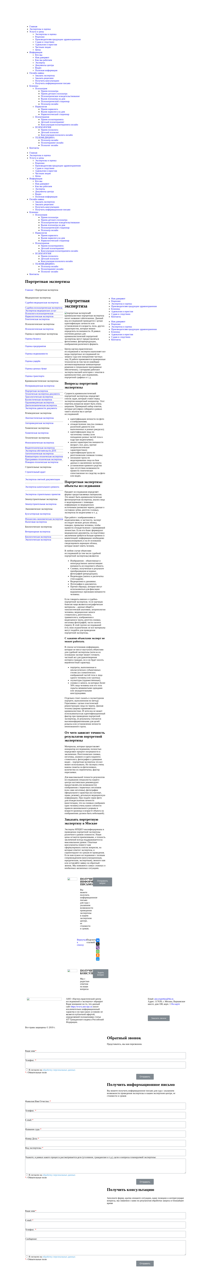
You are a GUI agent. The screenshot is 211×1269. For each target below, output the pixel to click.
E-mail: (28, 1120)
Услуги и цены (36, 31)
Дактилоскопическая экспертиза (41, 405)
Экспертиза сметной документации (42, 479)
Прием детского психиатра (54, 93)
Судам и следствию (44, 42)
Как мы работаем (43, 60)
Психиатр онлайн (49, 104)
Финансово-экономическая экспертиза (44, 519)
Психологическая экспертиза (39, 329)
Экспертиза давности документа (41, 408)
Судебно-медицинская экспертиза (41, 302)
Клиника (33, 86)
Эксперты (40, 62)
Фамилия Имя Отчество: (37, 1101)
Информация (35, 52)
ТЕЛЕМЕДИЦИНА (45, 137)
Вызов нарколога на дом (53, 111)
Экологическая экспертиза (38, 539)
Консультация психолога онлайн (57, 135)
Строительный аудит (35, 472)
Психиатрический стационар (55, 101)
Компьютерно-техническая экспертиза (44, 456)
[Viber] (97, 947)
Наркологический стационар (55, 114)
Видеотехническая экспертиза (40, 448)
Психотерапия (42, 117)
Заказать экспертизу (45, 75)
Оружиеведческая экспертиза (39, 402)
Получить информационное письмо (52, 83)
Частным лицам (43, 47)
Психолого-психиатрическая (39, 313)
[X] (97, 944)
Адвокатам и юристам (46, 44)
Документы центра (44, 65)
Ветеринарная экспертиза (37, 531)
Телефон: (30, 1060)
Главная (33, 26)
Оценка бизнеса (33, 339)
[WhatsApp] (97, 951)
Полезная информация (46, 70)
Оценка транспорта (34, 376)
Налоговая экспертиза (36, 522)
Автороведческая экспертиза (39, 423)
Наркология (41, 106)
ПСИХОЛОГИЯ (43, 127)
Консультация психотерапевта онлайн (59, 124)
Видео (38, 68)
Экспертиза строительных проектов (42, 494)
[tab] (44, 297)
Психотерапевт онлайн (52, 142)
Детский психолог (50, 132)
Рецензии (39, 37)
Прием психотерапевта (52, 119)
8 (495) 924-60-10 (156, 1009)
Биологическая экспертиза (38, 537)
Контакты (34, 148)
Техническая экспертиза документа (42, 394)
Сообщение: (31, 1239)
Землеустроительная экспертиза (40, 504)
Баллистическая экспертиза (38, 399)
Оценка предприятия (35, 346)
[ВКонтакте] (97, 940)
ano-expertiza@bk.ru (163, 999)
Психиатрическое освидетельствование (60, 96)
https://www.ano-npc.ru (81, 1006)
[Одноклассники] (97, 955)
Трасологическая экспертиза (39, 396)
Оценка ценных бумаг (36, 368)
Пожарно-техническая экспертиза (41, 462)
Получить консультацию (47, 81)
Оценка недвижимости (36, 353)
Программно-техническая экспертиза (43, 459)
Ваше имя (30, 1051)
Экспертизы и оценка (40, 29)
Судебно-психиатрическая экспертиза (43, 308)
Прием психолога (49, 130)
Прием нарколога (49, 109)
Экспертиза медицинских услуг (40, 310)
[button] (102, 882)
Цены (38, 50)
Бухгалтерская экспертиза (38, 514)
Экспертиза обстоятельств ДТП (40, 450)
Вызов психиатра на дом (53, 99)
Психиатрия (41, 88)
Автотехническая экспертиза (39, 453)
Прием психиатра (49, 91)
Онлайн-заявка (36, 73)
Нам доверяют (42, 57)
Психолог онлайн (49, 145)
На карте (175, 1004)
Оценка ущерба (32, 361)
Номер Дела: (31, 1138)
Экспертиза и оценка (121, 304)
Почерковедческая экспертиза (39, 386)
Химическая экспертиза (37, 433)
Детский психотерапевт (52, 122)
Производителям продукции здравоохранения (58, 39)
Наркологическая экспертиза (39, 316)
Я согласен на (52, 1070)
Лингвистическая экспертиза (39, 418)
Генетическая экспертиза (37, 319)
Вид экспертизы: (33, 1148)
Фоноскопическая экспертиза (39, 442)
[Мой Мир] (97, 959)
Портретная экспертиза (36, 391)
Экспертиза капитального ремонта (42, 487)
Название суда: (32, 1129)
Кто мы (38, 55)
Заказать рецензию (44, 78)
